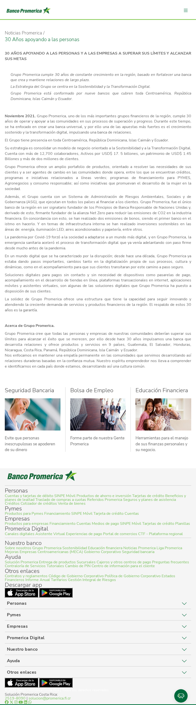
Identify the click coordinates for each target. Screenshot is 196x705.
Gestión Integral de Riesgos (92, 579)
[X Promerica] (12, 702)
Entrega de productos (57, 562)
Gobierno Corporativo (102, 551)
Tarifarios (59, 579)
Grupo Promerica (46, 548)
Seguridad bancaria (138, 551)
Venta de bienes (72, 503)
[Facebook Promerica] (7, 702)
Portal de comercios (120, 534)
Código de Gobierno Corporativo (76, 576)
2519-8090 (15, 698)
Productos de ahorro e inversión (103, 495)
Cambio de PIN (78, 566)
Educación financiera (105, 548)
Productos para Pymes (24, 513)
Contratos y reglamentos (26, 576)
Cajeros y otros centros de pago (124, 562)
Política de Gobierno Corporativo (133, 576)
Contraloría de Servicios (25, 566)
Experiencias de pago (84, 534)
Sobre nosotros (18, 548)
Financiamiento (57, 513)
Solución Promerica (21, 562)
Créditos (12, 503)
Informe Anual (37, 579)
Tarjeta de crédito (108, 513)
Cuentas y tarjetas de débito (29, 495)
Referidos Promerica (104, 499)
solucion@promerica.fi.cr (49, 698)
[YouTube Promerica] (21, 702)
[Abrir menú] (185, 10)
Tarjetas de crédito (148, 495)
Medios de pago (105, 523)
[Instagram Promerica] (16, 702)
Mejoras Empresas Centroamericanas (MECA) (44, 551)
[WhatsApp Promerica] (30, 702)
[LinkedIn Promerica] (26, 702)
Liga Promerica (169, 548)
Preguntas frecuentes (170, 562)
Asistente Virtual (50, 534)
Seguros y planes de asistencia (149, 499)
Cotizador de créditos (39, 503)
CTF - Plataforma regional (160, 534)
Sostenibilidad (74, 548)
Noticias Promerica (139, 548)
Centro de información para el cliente (123, 566)
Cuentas (132, 513)
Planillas (182, 523)
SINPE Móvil (65, 495)
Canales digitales (19, 534)
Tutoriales (55, 566)
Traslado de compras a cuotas (60, 499)
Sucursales (86, 562)
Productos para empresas (27, 523)
